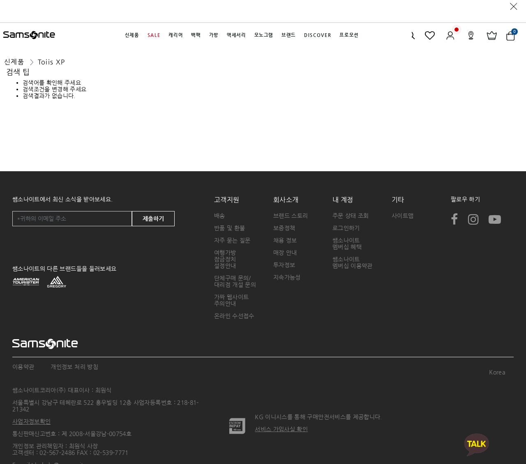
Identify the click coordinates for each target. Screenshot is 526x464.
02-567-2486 (57, 452)
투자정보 (284, 265)
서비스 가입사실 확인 (281, 429)
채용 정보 (285, 240)
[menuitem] (132, 35)
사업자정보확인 (31, 421)
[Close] (514, 6)
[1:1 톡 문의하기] (476, 444)
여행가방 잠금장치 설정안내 (225, 259)
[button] (132, 35)
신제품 (14, 62)
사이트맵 (402, 215)
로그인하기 (346, 228)
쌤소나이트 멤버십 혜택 (347, 243)
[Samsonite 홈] (29, 35)
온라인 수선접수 (234, 315)
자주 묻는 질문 (232, 240)
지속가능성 (287, 277)
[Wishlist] (430, 35)
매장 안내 (285, 252)
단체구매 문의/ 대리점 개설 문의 (235, 281)
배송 (219, 215)
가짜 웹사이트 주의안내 (231, 300)
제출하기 (153, 218)
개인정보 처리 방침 (74, 366)
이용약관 (23, 366)
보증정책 (284, 228)
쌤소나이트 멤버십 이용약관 (352, 262)
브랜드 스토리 (290, 215)
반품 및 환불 (229, 228)
